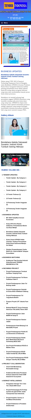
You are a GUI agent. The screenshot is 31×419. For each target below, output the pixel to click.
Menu (5, 23)
